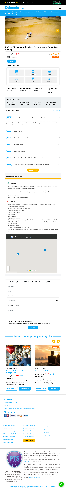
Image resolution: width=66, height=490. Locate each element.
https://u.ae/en (28, 461)
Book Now (11, 61)
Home (45, 424)
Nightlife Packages (29, 428)
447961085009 (11, 3)
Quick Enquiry (25, 388)
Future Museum (18, 144)
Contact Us (47, 435)
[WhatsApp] (61, 484)
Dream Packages (29, 436)
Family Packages (8, 428)
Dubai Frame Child (19, 151)
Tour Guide (21, 381)
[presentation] (8, 30)
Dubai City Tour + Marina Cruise (23, 138)
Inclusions (13, 183)
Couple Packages (29, 431)
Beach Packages (8, 439)
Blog (45, 429)
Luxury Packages (8, 442)
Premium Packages (30, 425)
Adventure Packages (9, 425)
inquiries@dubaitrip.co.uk (25, 3)
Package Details (11, 388)
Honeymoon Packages (10, 431)
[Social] (5, 411)
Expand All (56, 111)
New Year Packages (30, 434)
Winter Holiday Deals (9, 436)
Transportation (10, 379)
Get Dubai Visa (29, 441)
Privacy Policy (39, 486)
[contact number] (17, 3)
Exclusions (13, 201)
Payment (46, 432)
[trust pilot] (57, 2)
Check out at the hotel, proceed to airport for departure (31, 164)
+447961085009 (8, 405)
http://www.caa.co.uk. (34, 477)
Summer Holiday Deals (10, 434)
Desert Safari (18, 131)
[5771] (14, 459)
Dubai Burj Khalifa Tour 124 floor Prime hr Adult (28, 158)
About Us (46, 427)
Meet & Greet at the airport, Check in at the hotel (29, 118)
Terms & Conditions (50, 486)
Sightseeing (21, 383)
